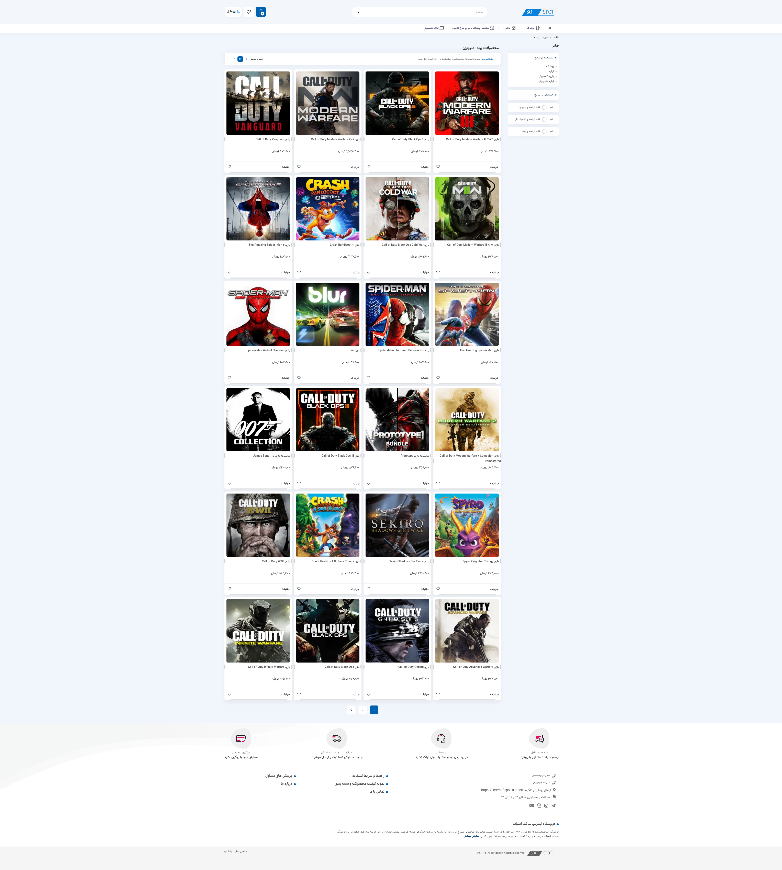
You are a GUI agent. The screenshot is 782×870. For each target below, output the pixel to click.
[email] (531, 805)
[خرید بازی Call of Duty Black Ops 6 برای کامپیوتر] (397, 103)
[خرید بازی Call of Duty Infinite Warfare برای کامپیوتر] (258, 631)
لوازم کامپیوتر (431, 28)
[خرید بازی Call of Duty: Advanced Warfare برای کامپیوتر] (467, 631)
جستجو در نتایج (544, 94)
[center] (357, 12)
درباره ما (286, 784)
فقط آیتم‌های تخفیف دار (527, 119)
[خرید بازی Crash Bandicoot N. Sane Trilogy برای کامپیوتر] (328, 525)
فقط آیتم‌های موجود (529, 107)
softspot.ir (497, 853)
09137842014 (541, 783)
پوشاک (531, 28)
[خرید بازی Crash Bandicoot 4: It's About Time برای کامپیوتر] (328, 209)
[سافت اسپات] (541, 853)
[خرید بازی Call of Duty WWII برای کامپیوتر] (258, 525)
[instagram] (545, 805)
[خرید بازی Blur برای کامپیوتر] (328, 314)
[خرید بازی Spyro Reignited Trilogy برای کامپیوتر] (467, 525)
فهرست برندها (540, 38)
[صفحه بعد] (351, 709)
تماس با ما (376, 791)
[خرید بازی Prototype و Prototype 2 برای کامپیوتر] (397, 420)
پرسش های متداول (278, 776)
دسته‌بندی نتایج (544, 57)
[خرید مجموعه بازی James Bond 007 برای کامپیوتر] (258, 420)
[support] (538, 805)
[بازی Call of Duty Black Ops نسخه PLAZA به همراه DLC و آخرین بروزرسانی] (328, 631)
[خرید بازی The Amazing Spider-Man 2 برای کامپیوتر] (258, 209)
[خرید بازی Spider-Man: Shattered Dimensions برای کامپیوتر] (397, 314)
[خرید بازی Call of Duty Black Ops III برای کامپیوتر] (328, 420)
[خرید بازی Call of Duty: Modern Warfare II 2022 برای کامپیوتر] (467, 209)
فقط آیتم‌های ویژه (531, 131)
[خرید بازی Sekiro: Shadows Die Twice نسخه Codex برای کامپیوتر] (397, 525)
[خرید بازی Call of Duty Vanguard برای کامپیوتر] (258, 103)
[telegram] (553, 805)
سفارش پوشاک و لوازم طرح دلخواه (471, 28)
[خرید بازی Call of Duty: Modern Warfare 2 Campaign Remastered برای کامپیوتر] (467, 420)
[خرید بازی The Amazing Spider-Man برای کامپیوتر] (467, 314)
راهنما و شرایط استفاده (368, 776)
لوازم (508, 28)
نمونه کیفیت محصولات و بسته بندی (359, 784)
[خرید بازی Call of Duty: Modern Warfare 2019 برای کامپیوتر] (328, 103)
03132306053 (541, 776)
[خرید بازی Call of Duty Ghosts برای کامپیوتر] (397, 631)
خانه (556, 38)
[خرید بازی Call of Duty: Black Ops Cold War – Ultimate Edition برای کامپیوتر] (397, 209)
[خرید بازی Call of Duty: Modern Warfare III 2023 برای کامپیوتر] (467, 103)
